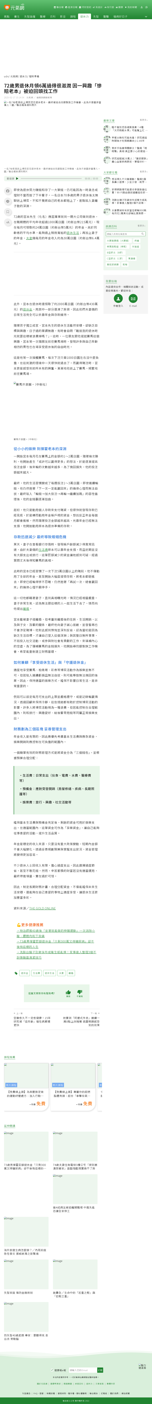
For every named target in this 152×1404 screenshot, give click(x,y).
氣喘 (125, 264)
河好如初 (86, 7)
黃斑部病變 (113, 264)
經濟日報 (72, 7)
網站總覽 (125, 1393)
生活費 (43, 549)
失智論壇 (29, 16)
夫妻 (29, 238)
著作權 (71, 1393)
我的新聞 (132, 7)
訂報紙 (104, 1393)
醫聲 (106, 16)
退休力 (84, 16)
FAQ (36, 1393)
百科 (53, 16)
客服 (41, 1393)
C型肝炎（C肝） (115, 258)
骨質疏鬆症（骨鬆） (117, 246)
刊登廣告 (26, 1393)
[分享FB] (7, 191)
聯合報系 (94, 1393)
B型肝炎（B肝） (115, 252)
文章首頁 (99, 1384)
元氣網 (14, 76)
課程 (73, 16)
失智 (96, 16)
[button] (146, 16)
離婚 (26, 608)
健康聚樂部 (55, 1384)
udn (6, 76)
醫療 (43, 16)
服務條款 (62, 1393)
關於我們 (114, 1393)
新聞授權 (51, 1393)
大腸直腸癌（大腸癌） (119, 240)
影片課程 (11, 1085)
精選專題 (68, 1384)
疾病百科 (79, 1384)
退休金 (27, 309)
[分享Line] (7, 201)
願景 (120, 7)
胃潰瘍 (131, 258)
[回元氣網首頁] (17, 7)
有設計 (99, 7)
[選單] (146, 7)
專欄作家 (111, 1384)
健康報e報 (60, 1370)
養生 (17, 16)
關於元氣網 (42, 1384)
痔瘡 (136, 240)
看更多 (143, 120)
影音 (63, 16)
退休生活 (73, 232)
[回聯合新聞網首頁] (7, 8)
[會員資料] (141, 7)
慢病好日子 (120, 16)
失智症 (135, 246)
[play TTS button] (17, 178)
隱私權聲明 (81, 1393)
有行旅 (110, 7)
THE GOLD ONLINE (42, 908)
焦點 (7, 16)
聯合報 (60, 7)
